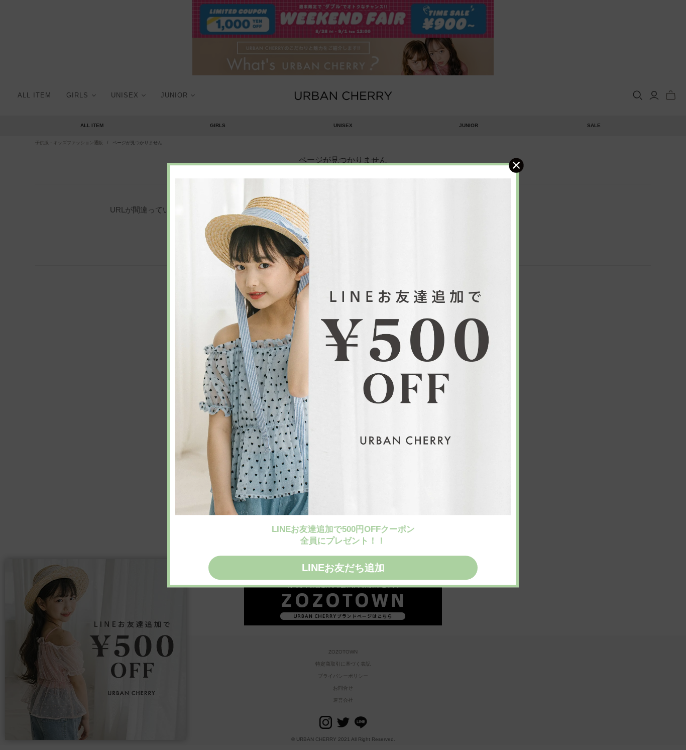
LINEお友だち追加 (343, 567)
